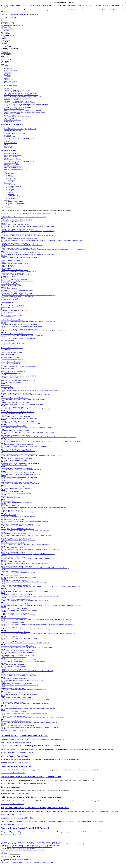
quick (6, 862)
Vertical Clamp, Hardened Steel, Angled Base (13, 710)
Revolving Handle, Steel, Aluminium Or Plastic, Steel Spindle (17, 411)
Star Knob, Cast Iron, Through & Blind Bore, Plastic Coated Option (19, 420)
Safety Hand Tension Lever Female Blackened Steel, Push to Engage (19, 337)
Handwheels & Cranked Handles (13, 91)
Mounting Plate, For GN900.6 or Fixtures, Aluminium (15, 668)
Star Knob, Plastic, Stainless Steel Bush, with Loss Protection (17, 228)
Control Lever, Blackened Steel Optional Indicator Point (16, 486)
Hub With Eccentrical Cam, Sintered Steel (12, 518)
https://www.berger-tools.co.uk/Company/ (12, 814)
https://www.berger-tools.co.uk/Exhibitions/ (12, 804)
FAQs (59, 842)
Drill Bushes (7, 141)
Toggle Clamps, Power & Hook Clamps (15, 99)
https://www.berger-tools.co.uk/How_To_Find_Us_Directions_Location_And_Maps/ (24, 783)
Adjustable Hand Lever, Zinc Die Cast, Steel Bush (14, 397)
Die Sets (6, 127)
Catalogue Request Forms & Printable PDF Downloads (25, 828)
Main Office (4, 62)
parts (26, 862)
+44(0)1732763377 (6, 40)
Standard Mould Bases (10, 153)
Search (8, 207)
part (32, 862)
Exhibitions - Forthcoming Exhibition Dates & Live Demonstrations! (31, 797)
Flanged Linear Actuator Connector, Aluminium (14, 579)
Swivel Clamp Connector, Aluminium (11, 574)
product (45, 862)
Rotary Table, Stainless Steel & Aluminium (12, 663)
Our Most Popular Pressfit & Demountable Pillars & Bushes (17, 290)
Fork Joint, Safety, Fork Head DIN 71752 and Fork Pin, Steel (17, 528)
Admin (17, 859)
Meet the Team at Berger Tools (14, 756)
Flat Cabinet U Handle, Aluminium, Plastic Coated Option (16, 457)
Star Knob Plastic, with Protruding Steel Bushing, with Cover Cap (19, 242)
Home (3, 207)
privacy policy (23, 14)
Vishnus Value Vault (9, 121)
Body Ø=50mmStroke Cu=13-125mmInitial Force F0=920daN (7, 386)
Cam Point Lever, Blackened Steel (10, 495)
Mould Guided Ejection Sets (12, 166)
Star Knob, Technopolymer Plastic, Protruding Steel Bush (16, 219)
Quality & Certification (54, 843)
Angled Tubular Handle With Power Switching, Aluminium (17, 443)
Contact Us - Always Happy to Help (16, 766)
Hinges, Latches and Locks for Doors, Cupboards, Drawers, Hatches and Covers (26, 104)
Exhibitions (7, 78)
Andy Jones (4, 43)
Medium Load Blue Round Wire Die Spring (13, 342)
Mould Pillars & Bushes (10, 156)
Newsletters (7, 76)
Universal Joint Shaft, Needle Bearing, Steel (13, 560)
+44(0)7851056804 (6, 46)
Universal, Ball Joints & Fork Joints (14, 109)
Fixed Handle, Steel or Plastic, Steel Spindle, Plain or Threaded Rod (19, 406)
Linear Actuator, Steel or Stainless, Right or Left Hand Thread (17, 645)
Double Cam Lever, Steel (8, 500)
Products (15, 24)
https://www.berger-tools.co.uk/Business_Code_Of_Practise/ (17, 752)
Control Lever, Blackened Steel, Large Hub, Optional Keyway (18, 481)
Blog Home (7, 73)
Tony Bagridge (5, 30)
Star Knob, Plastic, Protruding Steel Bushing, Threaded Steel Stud (19, 237)
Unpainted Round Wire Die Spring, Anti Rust (13, 370)
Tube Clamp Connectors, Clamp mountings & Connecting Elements (22, 110)
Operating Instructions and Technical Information (17, 116)
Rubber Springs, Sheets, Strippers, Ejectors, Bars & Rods (19, 138)
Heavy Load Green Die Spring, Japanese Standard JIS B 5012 (18, 379)
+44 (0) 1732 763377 (20, 25)
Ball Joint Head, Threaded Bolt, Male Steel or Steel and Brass (17, 523)
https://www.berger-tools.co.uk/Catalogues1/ (13, 834)
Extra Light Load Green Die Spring (10, 361)
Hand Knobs (4, 287)
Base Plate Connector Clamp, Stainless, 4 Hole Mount (15, 603)
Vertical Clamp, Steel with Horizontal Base (12, 701)
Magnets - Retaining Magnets (12, 113)
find (24, 862)
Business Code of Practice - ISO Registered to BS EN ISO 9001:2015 (31, 746)
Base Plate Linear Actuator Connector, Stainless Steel (15, 598)
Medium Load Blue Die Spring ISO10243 (12, 305)
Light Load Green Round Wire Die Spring (12, 351)
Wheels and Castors (9, 115)
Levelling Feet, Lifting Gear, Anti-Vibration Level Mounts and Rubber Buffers (25, 106)
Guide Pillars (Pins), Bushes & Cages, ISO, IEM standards (20, 129)
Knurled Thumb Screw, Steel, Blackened (12, 490)
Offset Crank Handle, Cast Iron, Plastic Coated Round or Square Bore (20, 462)
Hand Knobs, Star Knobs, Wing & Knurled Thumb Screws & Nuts (22, 96)
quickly (10, 862)
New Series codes (9, 82)
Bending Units (8, 146)
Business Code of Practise (28, 843)
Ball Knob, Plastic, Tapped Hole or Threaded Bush (15, 401)
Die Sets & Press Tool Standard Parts (12, 124)
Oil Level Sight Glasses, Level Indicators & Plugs (17, 107)
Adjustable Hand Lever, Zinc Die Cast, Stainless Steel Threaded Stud (20, 323)
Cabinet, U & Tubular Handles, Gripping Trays (17, 90)
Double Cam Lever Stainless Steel (10, 504)
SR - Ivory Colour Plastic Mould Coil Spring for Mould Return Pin (19, 365)
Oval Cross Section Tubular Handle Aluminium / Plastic (16, 448)
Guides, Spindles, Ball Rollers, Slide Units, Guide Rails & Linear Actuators (24, 112)
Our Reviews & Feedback (8, 843)
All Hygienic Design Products (12, 120)
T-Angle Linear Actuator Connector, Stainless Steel (15, 612)
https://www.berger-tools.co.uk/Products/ (12, 824)
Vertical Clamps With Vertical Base (10, 706)
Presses (6, 144)
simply (20, 862)
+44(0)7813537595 (6, 59)
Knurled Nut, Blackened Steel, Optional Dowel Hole (15, 415)
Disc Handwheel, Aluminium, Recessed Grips (13, 425)
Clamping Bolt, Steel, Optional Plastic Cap (12, 687)
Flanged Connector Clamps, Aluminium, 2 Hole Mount (16, 584)
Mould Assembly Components (12, 159)
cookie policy (13, 14)
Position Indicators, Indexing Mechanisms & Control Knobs (20, 93)
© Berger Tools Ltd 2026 (8, 859)
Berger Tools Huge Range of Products (17, 818)
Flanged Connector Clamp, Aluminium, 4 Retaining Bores (16, 593)
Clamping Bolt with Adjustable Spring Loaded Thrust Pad (16, 682)
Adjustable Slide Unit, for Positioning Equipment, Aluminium (17, 673)
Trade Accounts (17, 842)
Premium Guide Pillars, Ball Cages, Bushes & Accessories (16, 293)
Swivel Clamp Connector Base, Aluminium (12, 621)
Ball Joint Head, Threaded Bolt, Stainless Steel (13, 551)
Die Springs (7, 135)
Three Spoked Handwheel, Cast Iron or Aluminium (15, 429)
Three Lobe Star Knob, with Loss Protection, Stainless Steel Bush (19, 256)
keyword (40, 862)
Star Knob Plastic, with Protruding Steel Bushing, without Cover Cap (20, 247)
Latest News (7, 72)
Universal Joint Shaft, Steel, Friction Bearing (13, 556)
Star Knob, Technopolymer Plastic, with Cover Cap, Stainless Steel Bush (21, 251)
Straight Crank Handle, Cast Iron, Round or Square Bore (16, 467)
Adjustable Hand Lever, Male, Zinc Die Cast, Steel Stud (16, 392)
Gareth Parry (4, 56)
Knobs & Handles (9, 88)
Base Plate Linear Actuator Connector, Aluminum (14, 607)
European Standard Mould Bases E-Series (15, 169)
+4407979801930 (5, 33)
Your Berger (7, 25)
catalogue (50, 862)
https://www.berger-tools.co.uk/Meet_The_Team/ (14, 762)
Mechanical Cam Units (10, 143)
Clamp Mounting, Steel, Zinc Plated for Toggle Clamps (16, 696)
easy (14, 862)
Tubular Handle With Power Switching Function (14, 439)
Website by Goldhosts (25, 859)
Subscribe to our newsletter (73, 843)
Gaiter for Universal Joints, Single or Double (13, 542)
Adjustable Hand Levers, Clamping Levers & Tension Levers (21, 95)
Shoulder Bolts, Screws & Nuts (12, 130)
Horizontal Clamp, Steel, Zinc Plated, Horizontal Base (15, 720)
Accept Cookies (14, 17)
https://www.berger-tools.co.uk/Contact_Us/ (13, 773)
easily (16, 862)
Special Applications (9, 118)
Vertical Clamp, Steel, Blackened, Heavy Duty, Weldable (16, 715)
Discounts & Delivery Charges (30, 842)
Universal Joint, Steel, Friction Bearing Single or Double (16, 537)
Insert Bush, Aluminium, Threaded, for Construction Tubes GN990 (19, 659)
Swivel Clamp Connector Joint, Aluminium (12, 640)
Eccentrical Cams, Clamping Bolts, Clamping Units (18, 98)
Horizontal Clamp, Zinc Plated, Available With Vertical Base (17, 724)
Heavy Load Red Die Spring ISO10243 (11, 314)
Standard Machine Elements (9, 85)
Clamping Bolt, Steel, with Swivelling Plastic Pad (14, 691)
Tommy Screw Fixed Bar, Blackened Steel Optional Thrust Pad (18, 471)
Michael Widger (5, 50)
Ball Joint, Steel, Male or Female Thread (12, 546)
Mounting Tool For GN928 (8, 514)
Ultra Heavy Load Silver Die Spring (10, 356)
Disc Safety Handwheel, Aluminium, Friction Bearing (15, 434)
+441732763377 (5, 65)
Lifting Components (9, 132)
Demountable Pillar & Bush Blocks (10, 284)
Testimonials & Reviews (10, 70)
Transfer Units (8, 147)
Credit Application (9, 79)
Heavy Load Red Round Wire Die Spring (12, 347)
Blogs (82, 843)
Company (10, 24)
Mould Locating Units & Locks (12, 167)
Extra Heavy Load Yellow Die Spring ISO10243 (14, 309)
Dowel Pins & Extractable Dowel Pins (14, 133)
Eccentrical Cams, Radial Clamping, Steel (12, 509)
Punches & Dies (8, 140)
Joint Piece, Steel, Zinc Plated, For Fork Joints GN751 (15, 532)
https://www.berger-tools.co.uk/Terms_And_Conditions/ (16, 793)
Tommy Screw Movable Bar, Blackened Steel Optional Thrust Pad (19, 476)
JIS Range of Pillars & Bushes (9, 299)
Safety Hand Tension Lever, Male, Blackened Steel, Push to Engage (19, 328)
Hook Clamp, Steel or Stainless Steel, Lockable (14, 729)
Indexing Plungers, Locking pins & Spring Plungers (18, 101)
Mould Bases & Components (9, 150)
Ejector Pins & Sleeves (10, 158)
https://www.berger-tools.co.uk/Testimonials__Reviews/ (16, 742)
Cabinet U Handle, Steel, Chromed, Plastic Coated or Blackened (18, 453)
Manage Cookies (5, 17)
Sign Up (10, 842)
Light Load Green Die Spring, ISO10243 (12, 319)
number (36, 862)
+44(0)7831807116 (6, 53)
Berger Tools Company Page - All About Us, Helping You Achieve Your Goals (35, 807)
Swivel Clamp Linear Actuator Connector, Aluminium (15, 631)
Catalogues (42, 842)
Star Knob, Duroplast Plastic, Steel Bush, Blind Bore (15, 223)
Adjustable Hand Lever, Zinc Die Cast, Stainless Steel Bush (17, 333)
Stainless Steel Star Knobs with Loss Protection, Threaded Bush (18, 233)
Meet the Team (8, 68)
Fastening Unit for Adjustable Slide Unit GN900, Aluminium (17, 654)
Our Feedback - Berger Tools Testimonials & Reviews (24, 735)
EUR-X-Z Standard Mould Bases (13, 155)
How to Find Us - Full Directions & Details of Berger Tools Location (31, 776)
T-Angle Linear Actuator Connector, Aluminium (14, 617)
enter (29, 862)
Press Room (7, 75)
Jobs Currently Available (11, 81)
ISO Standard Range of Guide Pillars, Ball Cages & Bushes (17, 296)
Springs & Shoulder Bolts (11, 163)
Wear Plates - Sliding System (12, 164)
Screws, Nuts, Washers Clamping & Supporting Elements (20, 102)
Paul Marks (4, 37)
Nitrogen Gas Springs (10, 136)
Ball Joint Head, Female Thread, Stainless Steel (14, 570)
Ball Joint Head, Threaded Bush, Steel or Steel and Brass (16, 565)
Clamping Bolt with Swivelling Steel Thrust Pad (14, 677)
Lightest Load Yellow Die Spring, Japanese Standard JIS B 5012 (18, 375)
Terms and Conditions (10, 787)
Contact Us (4, 24)
